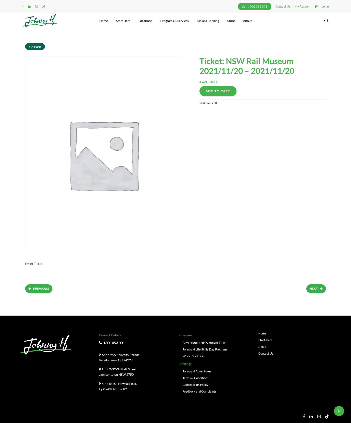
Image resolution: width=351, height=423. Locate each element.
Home (262, 333)
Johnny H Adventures (197, 371)
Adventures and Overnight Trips (204, 342)
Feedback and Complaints (200, 391)
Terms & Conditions (196, 378)
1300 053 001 (114, 343)
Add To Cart (218, 91)
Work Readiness (194, 356)
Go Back (35, 47)
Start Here (265, 340)
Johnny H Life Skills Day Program (205, 349)
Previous (41, 288)
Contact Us (265, 353)
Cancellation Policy (195, 384)
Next (313, 288)
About (262, 346)
